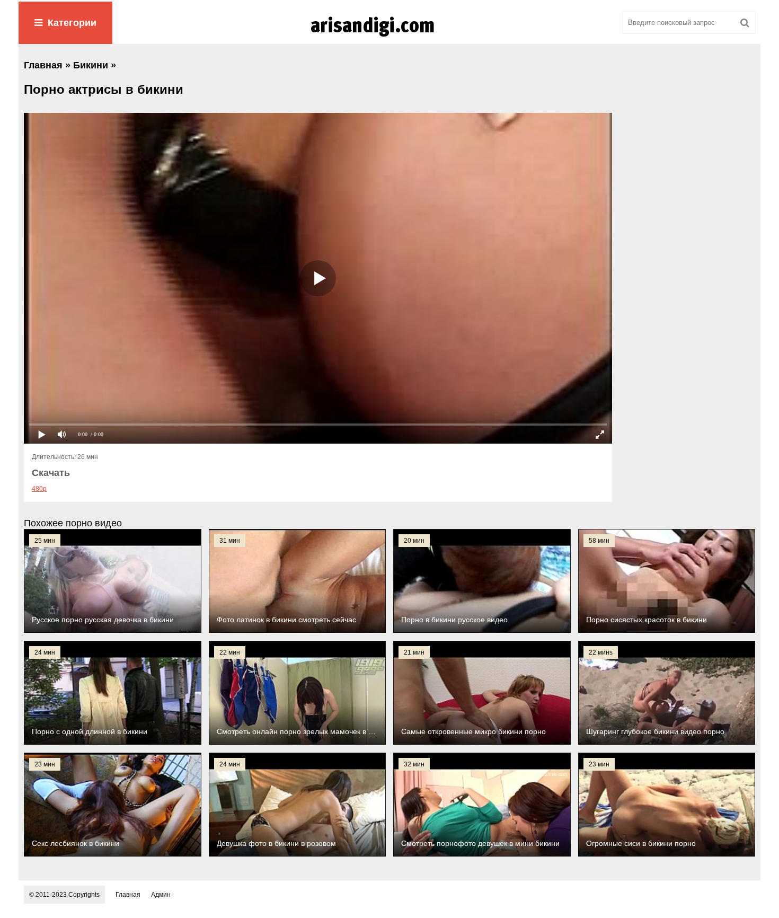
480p (39, 488)
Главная (128, 894)
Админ (161, 894)
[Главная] (389, 36)
